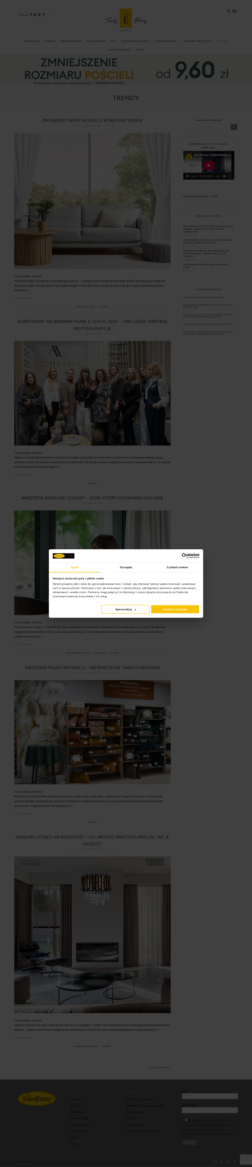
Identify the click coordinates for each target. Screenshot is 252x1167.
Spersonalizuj (123, 609)
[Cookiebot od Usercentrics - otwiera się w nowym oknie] (184, 555)
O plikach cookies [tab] (177, 567)
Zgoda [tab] (75, 567)
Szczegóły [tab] (126, 567)
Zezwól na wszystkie (175, 609)
